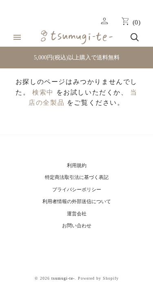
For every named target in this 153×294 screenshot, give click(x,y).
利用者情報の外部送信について (76, 201)
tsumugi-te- (63, 278)
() (137, 22)
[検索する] (135, 37)
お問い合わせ (76, 225)
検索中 (43, 92)
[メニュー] (17, 37)
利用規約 (76, 165)
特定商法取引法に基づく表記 (77, 177)
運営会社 (76, 214)
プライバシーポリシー (76, 189)
